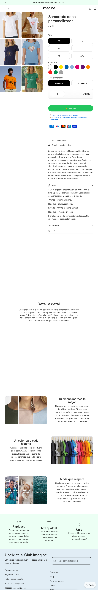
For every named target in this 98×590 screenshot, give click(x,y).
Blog (52, 576)
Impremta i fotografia (14, 583)
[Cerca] (8, 8)
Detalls (54, 185)
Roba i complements (14, 579)
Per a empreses (56, 581)
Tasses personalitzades (15, 588)
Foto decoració (11, 570)
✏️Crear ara (70, 108)
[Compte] (90, 8)
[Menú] (2, 8)
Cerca (52, 585)
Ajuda (54, 231)
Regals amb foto (12, 574)
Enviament (55, 225)
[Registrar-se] (89, 560)
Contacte (54, 572)
